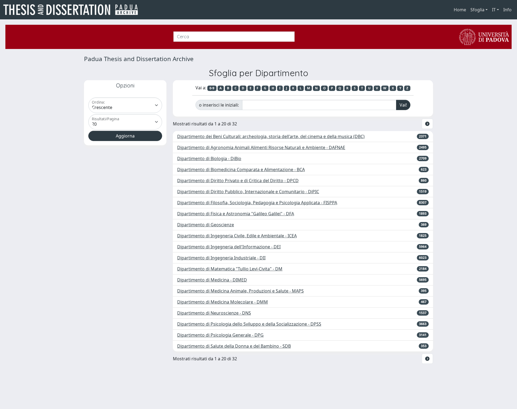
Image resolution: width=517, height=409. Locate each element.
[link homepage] (72, 9)
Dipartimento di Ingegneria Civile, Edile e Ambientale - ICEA (237, 236)
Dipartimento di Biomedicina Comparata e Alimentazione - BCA (241, 169)
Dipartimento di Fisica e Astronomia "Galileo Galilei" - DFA (235, 214)
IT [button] (494, 10)
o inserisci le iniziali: (219, 105)
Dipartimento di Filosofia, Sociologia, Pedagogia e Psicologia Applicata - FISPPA (257, 203)
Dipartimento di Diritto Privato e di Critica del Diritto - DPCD (238, 181)
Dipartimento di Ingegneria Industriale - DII (221, 258)
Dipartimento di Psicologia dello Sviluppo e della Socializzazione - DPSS (249, 324)
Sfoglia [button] (477, 10)
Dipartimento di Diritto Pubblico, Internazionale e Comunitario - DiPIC (248, 192)
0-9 (211, 88)
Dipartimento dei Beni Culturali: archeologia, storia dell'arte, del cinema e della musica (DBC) (271, 136)
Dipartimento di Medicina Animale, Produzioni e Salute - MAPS (240, 291)
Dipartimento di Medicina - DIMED (212, 280)
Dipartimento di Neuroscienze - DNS (214, 313)
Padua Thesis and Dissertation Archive (139, 59)
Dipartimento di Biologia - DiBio (209, 158)
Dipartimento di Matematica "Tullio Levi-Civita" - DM (229, 269)
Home (460, 10)
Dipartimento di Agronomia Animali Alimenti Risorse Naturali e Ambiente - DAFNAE (261, 147)
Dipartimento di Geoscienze (205, 225)
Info (507, 10)
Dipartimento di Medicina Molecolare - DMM (222, 302)
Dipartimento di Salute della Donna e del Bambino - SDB (234, 346)
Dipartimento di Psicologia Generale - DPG (220, 335)
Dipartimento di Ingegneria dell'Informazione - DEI (229, 247)
